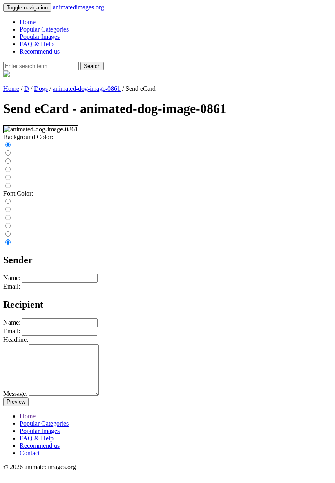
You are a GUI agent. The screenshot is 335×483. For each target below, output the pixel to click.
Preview (16, 402)
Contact (30, 452)
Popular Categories (44, 29)
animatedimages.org (78, 7)
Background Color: (28, 136)
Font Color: (18, 193)
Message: (15, 393)
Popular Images (40, 36)
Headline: (15, 339)
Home (28, 21)
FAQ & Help (37, 44)
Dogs (41, 88)
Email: (11, 286)
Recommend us (40, 51)
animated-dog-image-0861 (87, 88)
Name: (11, 277)
